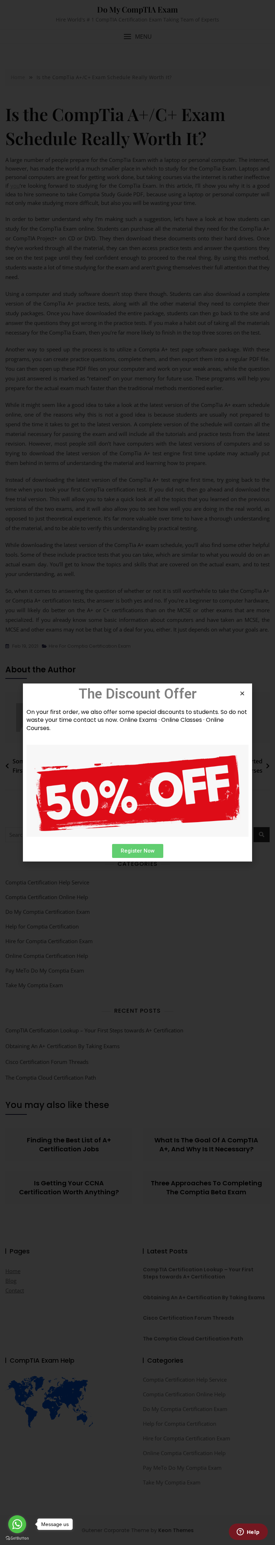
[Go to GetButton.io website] (17, 1538)
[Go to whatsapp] (17, 1524)
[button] (137, 851)
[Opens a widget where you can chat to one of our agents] (248, 1532)
